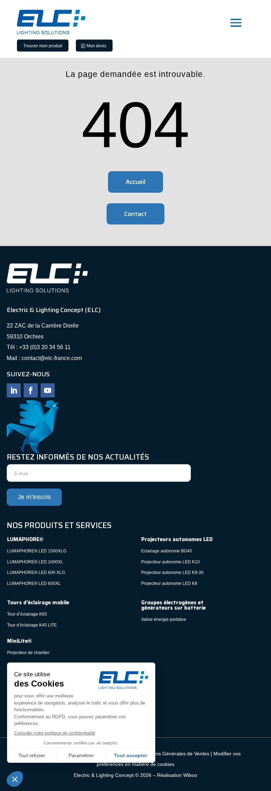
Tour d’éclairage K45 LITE (32, 625)
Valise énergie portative (163, 619)
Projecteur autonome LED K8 (169, 583)
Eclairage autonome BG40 (166, 551)
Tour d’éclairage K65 (27, 614)
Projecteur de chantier (28, 652)
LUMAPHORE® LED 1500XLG (36, 551)
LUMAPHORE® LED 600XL (34, 583)
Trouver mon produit (42, 45)
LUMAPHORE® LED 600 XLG (36, 572)
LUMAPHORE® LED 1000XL (35, 561)
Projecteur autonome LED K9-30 (172, 572)
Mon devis (96, 45)
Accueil (135, 182)
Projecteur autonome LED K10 (170, 561)
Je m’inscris (34, 497)
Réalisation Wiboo (177, 775)
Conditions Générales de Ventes (173, 753)
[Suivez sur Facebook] (31, 390)
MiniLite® (19, 641)
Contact (135, 214)
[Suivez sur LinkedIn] (14, 390)
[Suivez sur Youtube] (48, 390)
